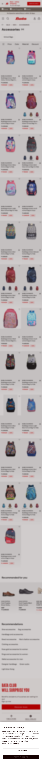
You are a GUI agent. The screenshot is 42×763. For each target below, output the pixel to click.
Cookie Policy (13, 743)
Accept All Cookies (21, 757)
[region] (21, 742)
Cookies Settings (21, 750)
